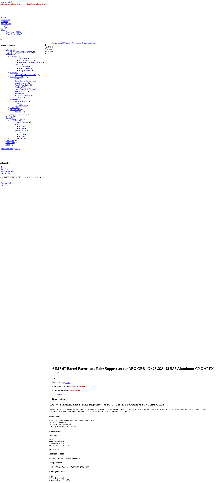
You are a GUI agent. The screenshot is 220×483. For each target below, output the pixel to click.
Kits (16, 124)
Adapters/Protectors (22, 122)
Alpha (21, 126)
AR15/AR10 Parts (16, 77)
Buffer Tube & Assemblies (24, 81)
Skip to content (6, 2)
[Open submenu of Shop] (6, 30)
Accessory (14, 56)
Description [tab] (60, 394)
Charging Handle (21, 83)
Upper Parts (19, 97)
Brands (84, 43)
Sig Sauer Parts (20, 106)
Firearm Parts (15, 99)
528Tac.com (80, 387)
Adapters (9, 50)
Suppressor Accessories (18, 114)
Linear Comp (92, 43)
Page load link (6, 183)
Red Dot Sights (24, 68)
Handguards (19, 87)
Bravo (21, 128)
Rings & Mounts (25, 71)
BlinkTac (49, 4)
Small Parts (19, 93)
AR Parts (9, 116)
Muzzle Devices (20, 91)
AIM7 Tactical (65, 43)
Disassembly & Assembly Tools (30, 62)
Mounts (17, 64)
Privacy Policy (48, 177)
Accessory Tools (21, 58)
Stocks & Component (22, 95)
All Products (76, 43)
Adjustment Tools (25, 60)
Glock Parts (14, 108)
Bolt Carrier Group (21, 79)
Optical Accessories (22, 66)
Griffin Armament (16, 139)
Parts (16, 132)
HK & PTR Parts (21, 101)
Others (17, 104)
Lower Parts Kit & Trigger (24, 89)
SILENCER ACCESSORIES (21, 52)
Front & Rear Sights (22, 85)
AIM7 (67, 383)
